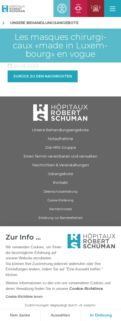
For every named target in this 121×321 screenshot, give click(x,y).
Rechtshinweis (60, 209)
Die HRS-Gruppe (60, 147)
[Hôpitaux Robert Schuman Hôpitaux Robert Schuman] (12, 8)
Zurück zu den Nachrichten (42, 76)
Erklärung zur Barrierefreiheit (60, 218)
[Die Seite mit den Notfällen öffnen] (95, 8)
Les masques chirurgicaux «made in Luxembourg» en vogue (60, 45)
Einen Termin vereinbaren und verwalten (60, 156)
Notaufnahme (60, 138)
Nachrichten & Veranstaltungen (60, 165)
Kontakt (60, 182)
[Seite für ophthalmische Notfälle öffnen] (78, 8)
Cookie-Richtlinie (86, 288)
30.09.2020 (25, 66)
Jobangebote (60, 173)
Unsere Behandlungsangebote (44, 22)
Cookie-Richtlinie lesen (24, 297)
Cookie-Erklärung (60, 200)
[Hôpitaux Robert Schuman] (60, 112)
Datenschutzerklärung (60, 191)
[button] (112, 8)
